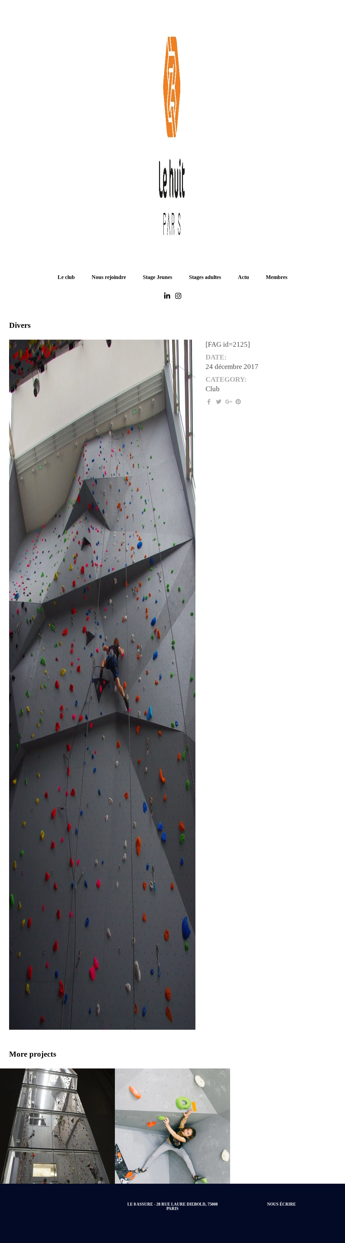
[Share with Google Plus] (228, 402)
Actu (243, 277)
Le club (66, 277)
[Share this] (209, 402)
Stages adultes (205, 277)
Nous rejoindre (109, 277)
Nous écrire (281, 1204)
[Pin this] (238, 402)
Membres (276, 277)
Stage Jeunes (157, 277)
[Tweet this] (218, 402)
